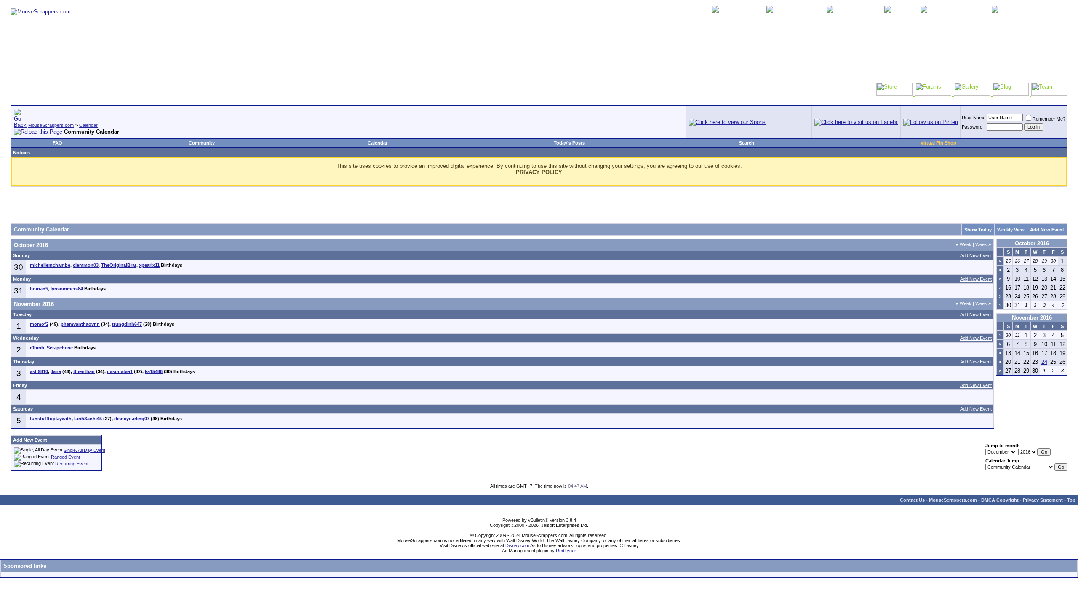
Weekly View (1011, 229)
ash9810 (39, 371)
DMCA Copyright (1000, 499)
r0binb (37, 347)
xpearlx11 (149, 265)
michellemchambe (50, 265)
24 (1044, 362)
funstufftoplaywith (51, 418)
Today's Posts (569, 142)
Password (972, 126)
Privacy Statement (1043, 499)
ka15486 (154, 371)
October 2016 (1032, 243)
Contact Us (912, 499)
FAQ (57, 142)
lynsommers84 (67, 288)
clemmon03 (86, 265)
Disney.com (517, 545)
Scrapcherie (60, 347)
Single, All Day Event (84, 450)
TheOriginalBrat (118, 265)
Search (746, 142)
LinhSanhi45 (88, 418)
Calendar (88, 125)
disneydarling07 (131, 418)
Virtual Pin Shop (938, 142)
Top (1071, 499)
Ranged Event (65, 456)
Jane (56, 371)
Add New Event (1047, 229)
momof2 (39, 324)
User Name (973, 117)
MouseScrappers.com (51, 125)
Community (202, 142)
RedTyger (566, 550)
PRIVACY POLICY (539, 172)
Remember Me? (1049, 118)
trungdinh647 (127, 324)
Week (963, 244)
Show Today (978, 229)
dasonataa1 (120, 371)
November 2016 (1032, 317)
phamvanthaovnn (80, 324)
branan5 (39, 288)
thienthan (84, 371)
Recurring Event (71, 463)
